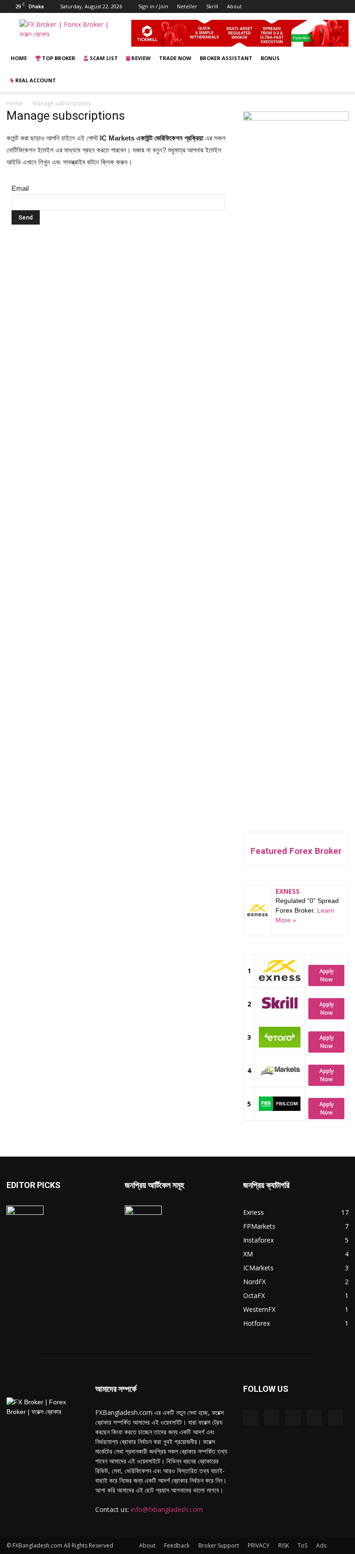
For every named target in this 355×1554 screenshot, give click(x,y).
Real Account (35, 80)
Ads (321, 1545)
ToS (302, 1545)
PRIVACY (258, 1545)
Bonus (270, 58)
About (234, 6)
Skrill (212, 6)
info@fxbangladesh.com (167, 1509)
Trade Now (175, 58)
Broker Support (218, 1545)
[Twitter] (326, 6)
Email (20, 188)
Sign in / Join (153, 6)
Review (140, 58)
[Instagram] (296, 6)
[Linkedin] (311, 6)
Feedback (177, 1545)
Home (19, 58)
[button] (337, 58)
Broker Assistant (226, 58)
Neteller (187, 6)
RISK (283, 1545)
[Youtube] (342, 6)
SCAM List (103, 58)
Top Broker (58, 58)
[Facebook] (281, 6)
